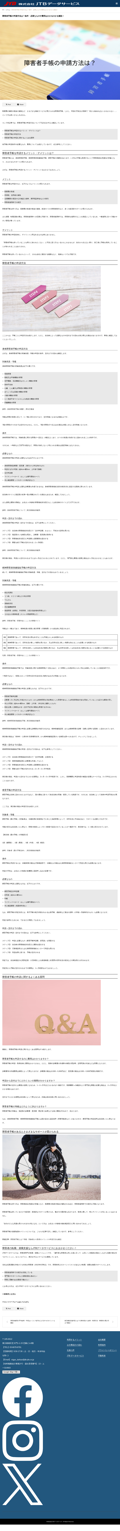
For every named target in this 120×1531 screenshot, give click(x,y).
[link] (3, 10)
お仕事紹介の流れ (74, 1345)
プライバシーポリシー (107, 1350)
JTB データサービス (75, 1356)
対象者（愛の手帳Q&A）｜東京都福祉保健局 (23, 850)
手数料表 (102, 1356)
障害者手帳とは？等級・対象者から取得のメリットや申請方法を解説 (36, 1239)
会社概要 (102, 1340)
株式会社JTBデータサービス (54, 1521)
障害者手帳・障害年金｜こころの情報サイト (23, 621)
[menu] (116, 3)
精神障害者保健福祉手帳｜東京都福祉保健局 (23, 721)
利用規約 (102, 1345)
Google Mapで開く (11, 1372)
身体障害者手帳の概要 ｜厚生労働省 (20, 409)
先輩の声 (70, 1350)
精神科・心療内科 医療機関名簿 (27, 736)
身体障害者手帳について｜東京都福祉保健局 (23, 510)
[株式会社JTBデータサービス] (41, 3)
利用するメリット (74, 1340)
